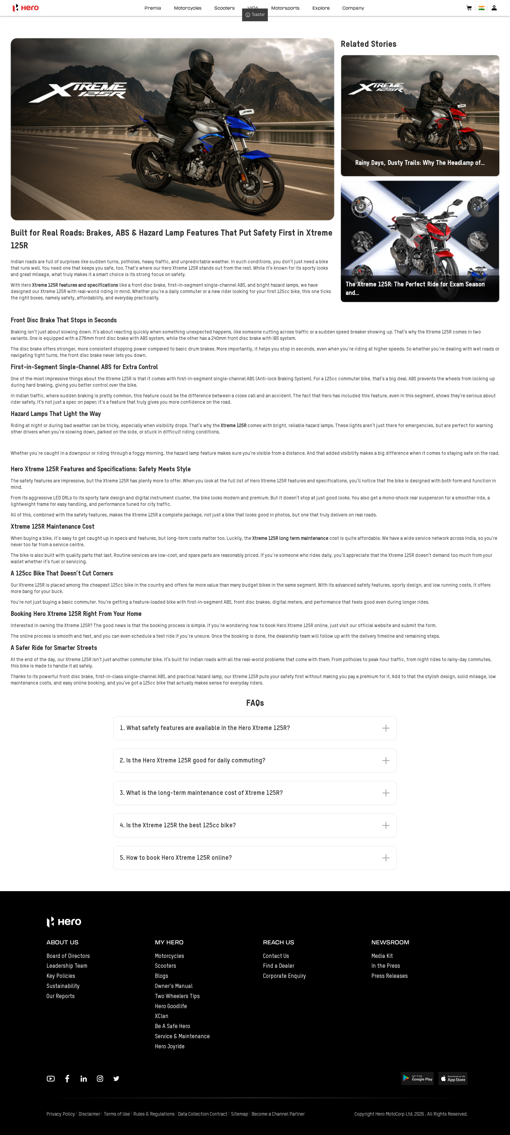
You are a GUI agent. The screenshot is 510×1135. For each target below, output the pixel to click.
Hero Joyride (170, 1047)
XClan (161, 1016)
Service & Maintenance (182, 1037)
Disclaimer (89, 1114)
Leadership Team (66, 966)
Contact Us (276, 956)
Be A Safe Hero (172, 1026)
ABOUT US (62, 942)
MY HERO (169, 942)
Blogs (161, 976)
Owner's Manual (174, 986)
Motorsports (285, 8)
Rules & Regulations (154, 1114)
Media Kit (382, 956)
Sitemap (239, 1114)
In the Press (385, 966)
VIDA (253, 8)
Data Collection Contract (202, 1114)
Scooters (165, 966)
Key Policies (60, 976)
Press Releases (389, 976)
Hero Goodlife (171, 1006)
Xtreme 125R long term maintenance (290, 538)
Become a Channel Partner (278, 1114)
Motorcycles (169, 956)
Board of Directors (68, 956)
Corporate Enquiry (284, 976)
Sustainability (63, 986)
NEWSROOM (390, 942)
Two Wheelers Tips (177, 996)
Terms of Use (117, 1114)
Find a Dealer (278, 966)
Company (353, 8)
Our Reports (60, 996)
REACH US (278, 942)
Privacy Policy (60, 1114)
